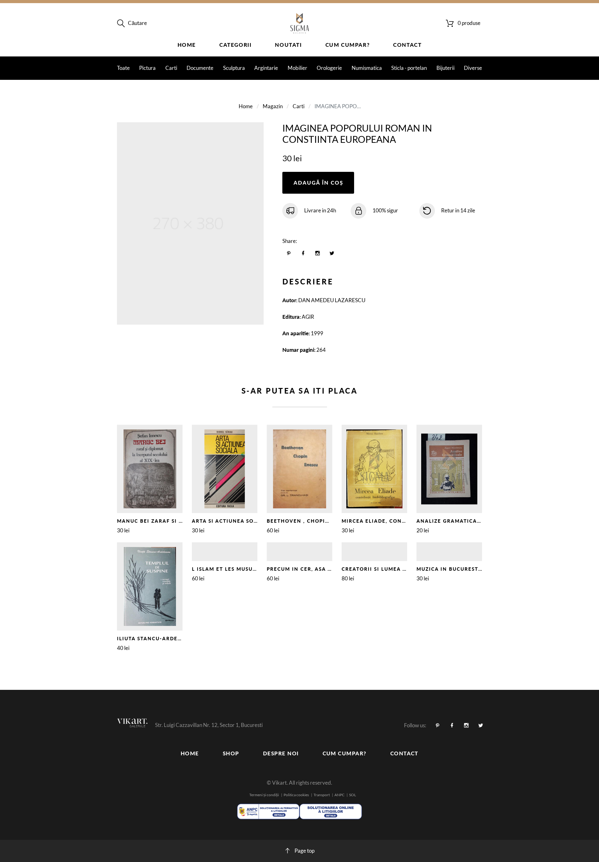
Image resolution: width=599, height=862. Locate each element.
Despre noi (281, 753)
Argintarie (266, 68)
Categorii (235, 44)
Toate (123, 68)
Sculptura (234, 68)
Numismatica (367, 68)
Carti (171, 68)
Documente (200, 68)
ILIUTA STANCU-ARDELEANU (157, 638)
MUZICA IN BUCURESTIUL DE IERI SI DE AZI (477, 569)
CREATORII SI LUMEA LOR (378, 569)
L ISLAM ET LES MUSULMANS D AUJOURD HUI (255, 569)
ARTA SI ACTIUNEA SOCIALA (231, 521)
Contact (407, 44)
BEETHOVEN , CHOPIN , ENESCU (312, 521)
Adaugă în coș (318, 182)
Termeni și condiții (264, 794)
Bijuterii (445, 68)
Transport (322, 794)
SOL (352, 794)
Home (187, 44)
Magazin (273, 106)
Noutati (288, 44)
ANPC (339, 794)
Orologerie (329, 68)
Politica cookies (296, 794)
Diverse (473, 68)
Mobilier (297, 68)
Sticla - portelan (409, 68)
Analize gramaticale (450, 521)
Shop (231, 753)
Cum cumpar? (347, 44)
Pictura (147, 68)
